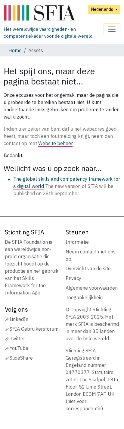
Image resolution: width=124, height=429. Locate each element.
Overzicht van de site (88, 268)
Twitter (17, 338)
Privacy (73, 278)
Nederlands (102, 9)
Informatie (77, 242)
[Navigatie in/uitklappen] (112, 29)
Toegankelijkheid (84, 297)
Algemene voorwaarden (92, 288)
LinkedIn (19, 319)
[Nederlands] (54, 13)
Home (15, 50)
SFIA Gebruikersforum (34, 329)
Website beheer (55, 143)
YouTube (19, 348)
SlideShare (21, 358)
